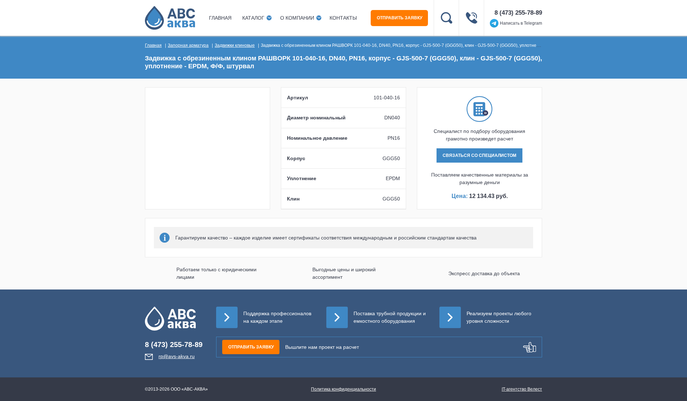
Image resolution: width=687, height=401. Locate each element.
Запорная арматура (188, 45)
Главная (220, 18)
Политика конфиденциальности (343, 389)
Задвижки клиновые (235, 45)
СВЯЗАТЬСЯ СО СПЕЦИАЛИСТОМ (479, 155)
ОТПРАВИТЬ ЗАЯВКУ (399, 17)
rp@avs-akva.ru (177, 356)
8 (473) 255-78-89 (518, 12)
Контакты (343, 18)
